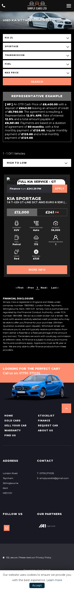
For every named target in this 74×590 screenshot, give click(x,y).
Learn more (54, 580)
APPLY (59, 188)
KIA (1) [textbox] (9, 37)
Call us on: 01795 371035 (21, 373)
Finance (44, 420)
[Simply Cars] (37, 6)
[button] (66, 408)
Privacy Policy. (44, 557)
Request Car (48, 425)
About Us (45, 430)
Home (8, 415)
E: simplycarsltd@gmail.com (53, 478)
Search (37, 81)
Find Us (10, 435)
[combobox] (37, 38)
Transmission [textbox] (15, 55)
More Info (37, 269)
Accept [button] (37, 585)
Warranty (12, 430)
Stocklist (46, 415)
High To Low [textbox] (17, 162)
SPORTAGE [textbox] (11, 46)
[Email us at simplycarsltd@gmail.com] (6, 528)
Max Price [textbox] (12, 72)
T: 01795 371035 (45, 473)
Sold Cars (12, 420)
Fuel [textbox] (8, 64)
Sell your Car (15, 425)
